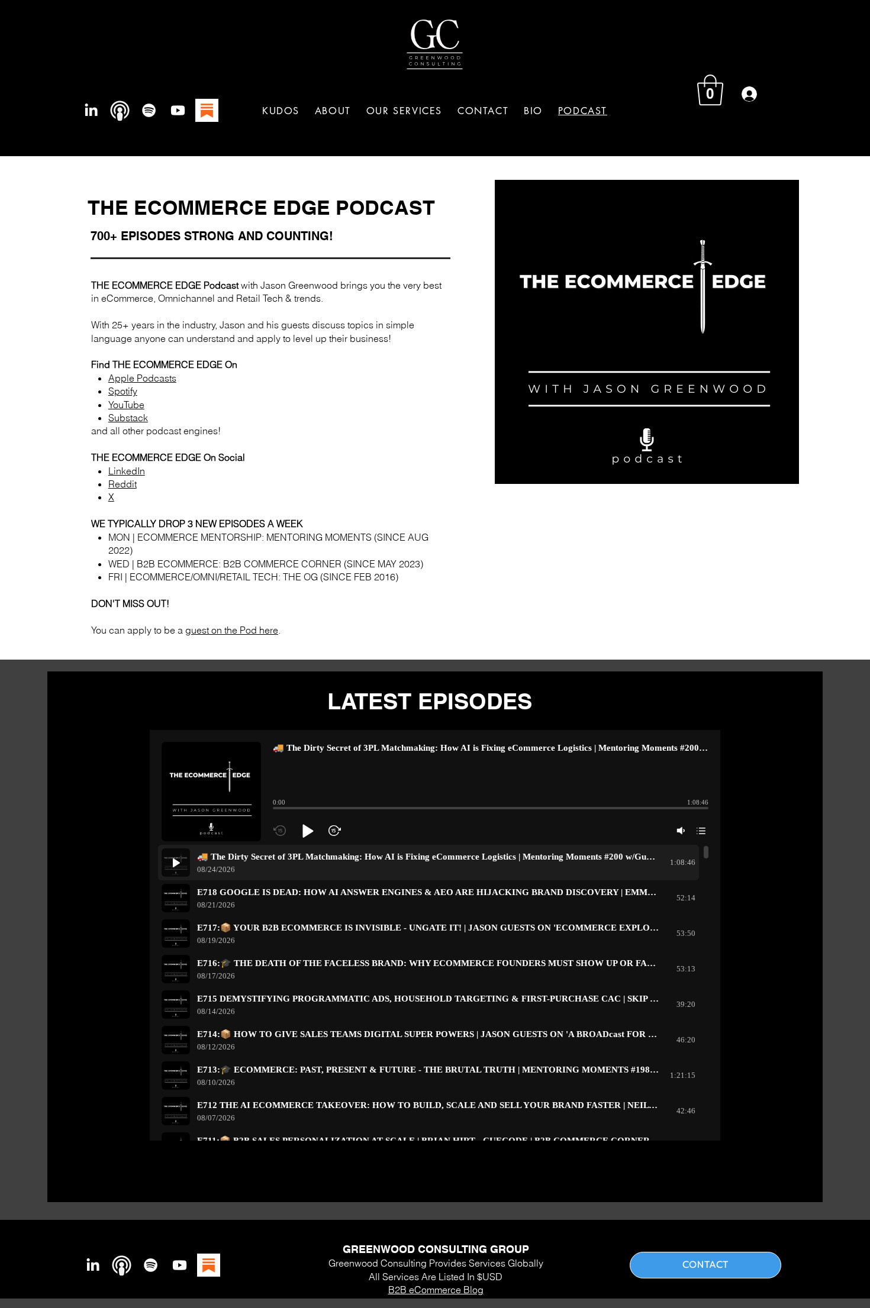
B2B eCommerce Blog (436, 1290)
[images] (206, 110)
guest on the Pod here (231, 630)
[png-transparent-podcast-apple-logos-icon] (119, 110)
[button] (404, 111)
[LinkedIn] (90, 110)
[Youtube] (177, 110)
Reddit (122, 484)
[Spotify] (148, 110)
